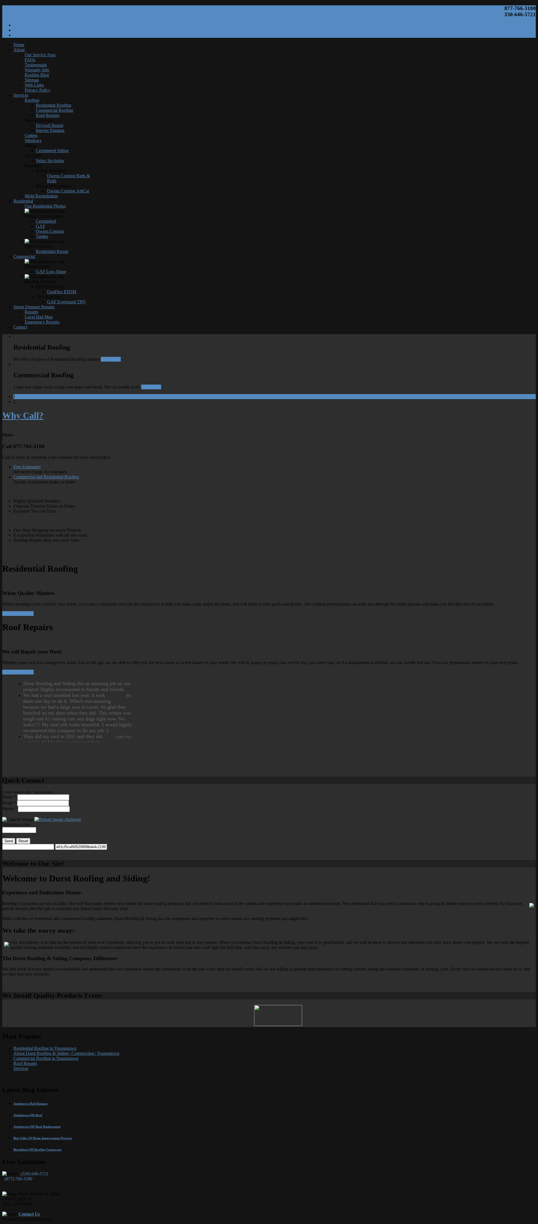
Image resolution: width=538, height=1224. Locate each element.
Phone (9, 808)
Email (9, 803)
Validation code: (16, 824)
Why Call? (22, 415)
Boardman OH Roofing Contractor (37, 1149)
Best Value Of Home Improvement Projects (42, 1138)
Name (9, 797)
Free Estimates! (27, 466)
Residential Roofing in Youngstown (44, 1048)
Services (20, 1068)
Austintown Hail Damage (30, 1103)
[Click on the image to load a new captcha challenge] (57, 819)
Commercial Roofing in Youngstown (45, 1058)
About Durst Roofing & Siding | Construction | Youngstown (66, 1053)
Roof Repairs (25, 1063)
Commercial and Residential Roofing (46, 476)
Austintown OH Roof (27, 1115)
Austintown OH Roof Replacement (37, 1126)
